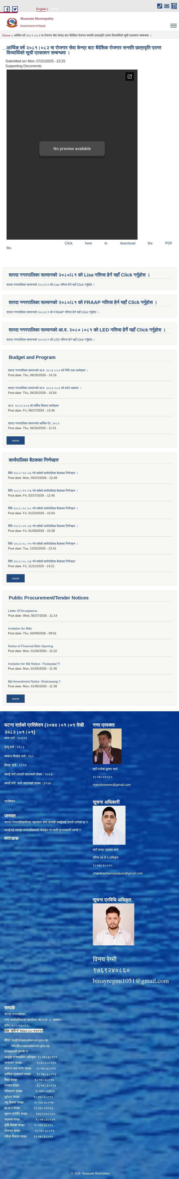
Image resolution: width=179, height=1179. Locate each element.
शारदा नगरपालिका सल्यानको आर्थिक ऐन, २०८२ (33, 423)
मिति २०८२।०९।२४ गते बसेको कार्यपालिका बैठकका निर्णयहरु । (43, 526)
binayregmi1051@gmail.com (131, 980)
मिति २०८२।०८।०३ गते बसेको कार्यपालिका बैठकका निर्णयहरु (41, 561)
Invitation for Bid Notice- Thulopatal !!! (34, 663)
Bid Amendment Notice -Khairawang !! (34, 681)
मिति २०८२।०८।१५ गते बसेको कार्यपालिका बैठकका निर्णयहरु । (43, 543)
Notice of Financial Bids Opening (30, 646)
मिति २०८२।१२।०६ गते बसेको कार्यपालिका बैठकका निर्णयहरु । (43, 473)
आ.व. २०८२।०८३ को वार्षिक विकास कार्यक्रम (33, 405)
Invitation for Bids (20, 628)
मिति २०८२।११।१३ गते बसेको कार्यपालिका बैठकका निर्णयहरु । (43, 490)
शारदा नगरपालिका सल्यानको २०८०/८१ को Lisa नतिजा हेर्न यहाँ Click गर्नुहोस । (51, 284)
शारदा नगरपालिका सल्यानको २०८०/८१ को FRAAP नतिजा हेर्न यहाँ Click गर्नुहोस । (53, 312)
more (15, 440)
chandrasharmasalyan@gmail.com (118, 873)
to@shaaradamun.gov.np (30, 1040)
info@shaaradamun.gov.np (30, 1046)
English (41, 9)
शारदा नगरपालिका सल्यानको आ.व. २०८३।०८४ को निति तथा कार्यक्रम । (48, 370)
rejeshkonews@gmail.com (112, 785)
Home (6, 35)
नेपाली (54, 9)
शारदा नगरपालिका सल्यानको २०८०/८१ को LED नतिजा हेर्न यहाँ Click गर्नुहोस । (51, 339)
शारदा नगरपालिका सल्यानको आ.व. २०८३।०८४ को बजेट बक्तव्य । (44, 388)
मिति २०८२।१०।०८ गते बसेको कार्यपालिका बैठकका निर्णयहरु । (43, 508)
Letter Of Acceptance (22, 611)
